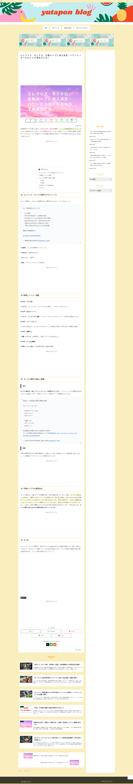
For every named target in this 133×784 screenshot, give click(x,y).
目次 (42, 169)
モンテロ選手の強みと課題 (47, 178)
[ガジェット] (78, 40)
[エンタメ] (30, 40)
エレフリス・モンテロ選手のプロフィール (52, 173)
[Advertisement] (51, 72)
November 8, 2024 (44, 240)
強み (43, 180)
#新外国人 (53, 433)
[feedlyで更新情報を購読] (51, 644)
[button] (72, 120)
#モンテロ (60, 433)
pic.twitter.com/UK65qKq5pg (31, 235)
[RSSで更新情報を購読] (54, 644)
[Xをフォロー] (47, 644)
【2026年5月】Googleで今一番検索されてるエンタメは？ (100, 148)
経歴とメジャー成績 (45, 175)
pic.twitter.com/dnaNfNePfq (31, 435)
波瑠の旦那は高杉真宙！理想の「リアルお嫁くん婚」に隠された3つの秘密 (100, 156)
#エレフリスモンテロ (70, 433)
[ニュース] (102, 40)
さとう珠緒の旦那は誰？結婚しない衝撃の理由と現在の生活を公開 (100, 164)
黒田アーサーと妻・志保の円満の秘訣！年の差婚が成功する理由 (100, 140)
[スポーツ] (54, 40)
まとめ (42, 187)
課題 (43, 183)
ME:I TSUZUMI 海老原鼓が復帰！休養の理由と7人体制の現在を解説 (100, 132)
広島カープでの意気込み (47, 185)
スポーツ (24, 597)
